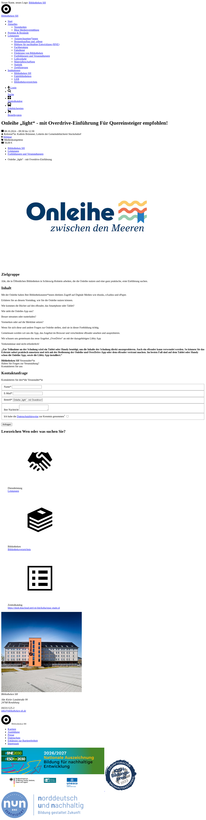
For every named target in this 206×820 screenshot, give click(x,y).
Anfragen (7, 424)
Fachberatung (21, 47)
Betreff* (8, 399)
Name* (7, 386)
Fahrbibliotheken (22, 76)
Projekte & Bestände (18, 32)
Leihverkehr (20, 58)
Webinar (7, 137)
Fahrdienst (19, 50)
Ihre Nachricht (11, 409)
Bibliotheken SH (37, 2)
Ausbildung (14, 732)
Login (13, 87)
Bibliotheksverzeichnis (25, 82)
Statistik (18, 64)
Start (10, 21)
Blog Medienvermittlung (26, 30)
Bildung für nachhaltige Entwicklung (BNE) (36, 44)
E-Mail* (8, 393)
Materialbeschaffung (24, 61)
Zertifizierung (21, 67)
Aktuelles (12, 24)
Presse (11, 735)
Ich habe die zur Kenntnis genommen (34, 416)
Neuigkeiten (20, 27)
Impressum (13, 743)
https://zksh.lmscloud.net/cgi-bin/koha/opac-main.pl (34, 607)
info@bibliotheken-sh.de (13, 710)
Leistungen (13, 35)
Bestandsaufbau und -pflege (28, 41)
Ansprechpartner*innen (26, 38)
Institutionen (14, 70)
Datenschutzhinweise (27, 416)
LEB (16, 79)
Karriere (12, 729)
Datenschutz (14, 737)
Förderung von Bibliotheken (28, 53)
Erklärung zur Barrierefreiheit (23, 740)
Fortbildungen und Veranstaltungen (32, 56)
